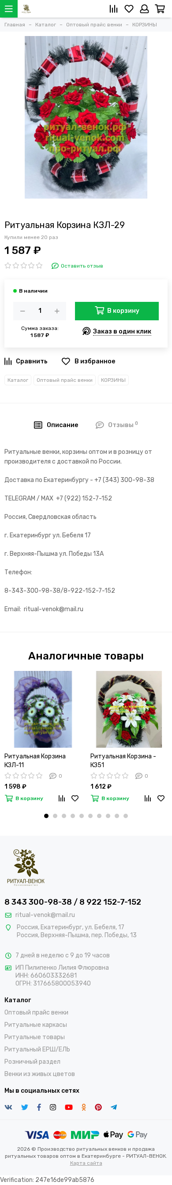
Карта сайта (86, 1163)
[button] (46, 816)
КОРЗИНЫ (113, 380)
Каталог (17, 380)
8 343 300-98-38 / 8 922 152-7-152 (72, 902)
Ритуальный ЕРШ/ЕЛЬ (37, 1049)
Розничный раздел (32, 1061)
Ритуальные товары (34, 1037)
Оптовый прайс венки (65, 380)
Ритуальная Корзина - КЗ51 (123, 761)
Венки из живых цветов (39, 1074)
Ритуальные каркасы (35, 1025)
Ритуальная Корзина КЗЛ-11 (35, 761)
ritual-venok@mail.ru (45, 915)
